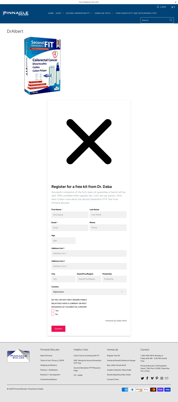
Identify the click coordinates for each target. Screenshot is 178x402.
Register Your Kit (113, 356)
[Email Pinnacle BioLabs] (167, 378)
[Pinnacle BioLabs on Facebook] (147, 378)
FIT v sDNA (78, 375)
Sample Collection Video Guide (119, 370)
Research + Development (50, 375)
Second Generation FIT (78, 13)
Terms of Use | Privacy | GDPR (52, 360)
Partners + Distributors (49, 370)
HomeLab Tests (103, 13)
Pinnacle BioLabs (20, 389)
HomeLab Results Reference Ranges (121, 360)
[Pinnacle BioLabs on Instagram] (162, 378)
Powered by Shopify (35, 389)
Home (51, 13)
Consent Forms (113, 379)
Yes (57, 310)
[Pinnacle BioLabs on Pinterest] (157, 378)
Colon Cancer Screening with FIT (86, 356)
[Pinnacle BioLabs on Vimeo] (152, 378)
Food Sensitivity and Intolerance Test (136, 13)
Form (124, 321)
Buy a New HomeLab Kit (116, 365)
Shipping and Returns (48, 365)
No (56, 314)
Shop (58, 13)
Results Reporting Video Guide (119, 375)
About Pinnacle (46, 356)
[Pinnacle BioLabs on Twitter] (142, 378)
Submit (58, 328)
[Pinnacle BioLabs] (16, 14)
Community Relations (48, 379)
